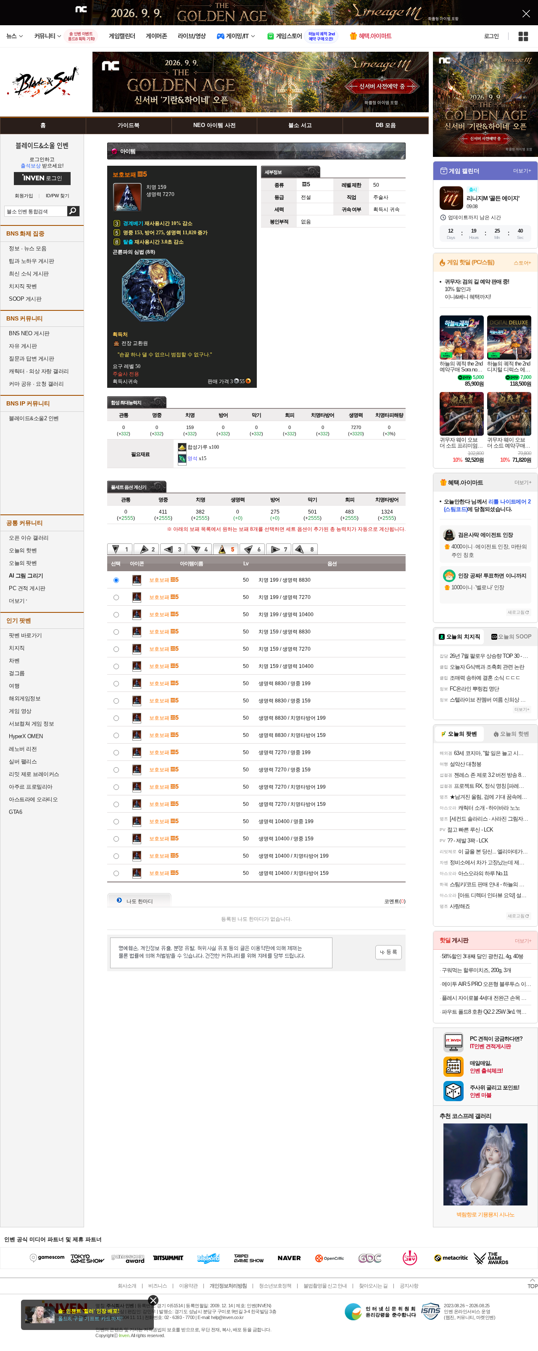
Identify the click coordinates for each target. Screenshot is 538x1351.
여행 (14, 686)
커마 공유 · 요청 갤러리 (36, 384)
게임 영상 (20, 711)
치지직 (17, 648)
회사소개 (127, 1286)
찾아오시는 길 (373, 1286)
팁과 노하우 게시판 (31, 261)
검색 (73, 211)
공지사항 (409, 1286)
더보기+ (522, 170)
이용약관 (188, 1286)
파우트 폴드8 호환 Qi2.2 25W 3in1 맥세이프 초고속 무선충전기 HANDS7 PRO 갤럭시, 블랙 (486, 1012)
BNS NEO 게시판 (29, 333)
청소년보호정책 (275, 1286)
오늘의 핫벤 (23, 550)
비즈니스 (157, 1286)
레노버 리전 (23, 749)
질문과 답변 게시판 (31, 358)
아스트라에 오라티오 (33, 799)
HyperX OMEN (26, 736)
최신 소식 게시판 (29, 273)
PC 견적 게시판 (27, 588)
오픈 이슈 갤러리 (29, 537)
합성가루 (197, 447)
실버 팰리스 (23, 761)
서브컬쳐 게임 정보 (31, 723)
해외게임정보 (24, 698)
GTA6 (15, 812)
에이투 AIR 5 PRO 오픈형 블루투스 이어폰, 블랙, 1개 (486, 984)
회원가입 (24, 195)
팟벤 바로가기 (25, 635)
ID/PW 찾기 (57, 195)
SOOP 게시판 (25, 299)
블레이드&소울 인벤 (42, 145)
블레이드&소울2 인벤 (34, 418)
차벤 (14, 660)
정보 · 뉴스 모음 (27, 248)
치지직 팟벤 (23, 286)
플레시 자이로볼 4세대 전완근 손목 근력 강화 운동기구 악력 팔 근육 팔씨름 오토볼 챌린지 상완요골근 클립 (486, 998)
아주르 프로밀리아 (31, 786)
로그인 (491, 36)
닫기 (153, 1300)
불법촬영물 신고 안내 (325, 1286)
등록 (388, 952)
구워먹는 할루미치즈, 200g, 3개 (476, 970)
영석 (192, 458)
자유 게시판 (23, 346)
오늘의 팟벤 (23, 563)
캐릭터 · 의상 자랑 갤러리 (39, 371)
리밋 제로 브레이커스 (34, 774)
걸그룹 (17, 673)
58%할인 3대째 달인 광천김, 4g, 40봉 (482, 956)
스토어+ (522, 263)
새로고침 (516, 612)
